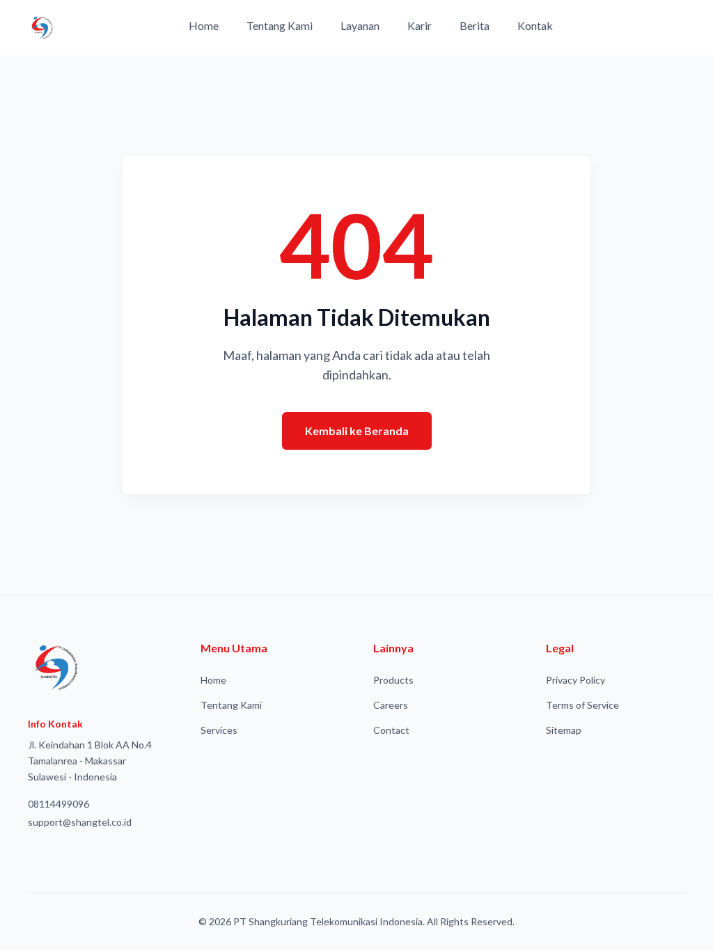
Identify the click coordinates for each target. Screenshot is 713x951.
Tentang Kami (279, 25)
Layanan (359, 25)
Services (219, 730)
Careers (390, 705)
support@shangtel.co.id (80, 822)
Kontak (535, 25)
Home (204, 25)
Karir (419, 25)
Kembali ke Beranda (357, 430)
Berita (474, 25)
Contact (391, 730)
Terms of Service (582, 705)
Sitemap (563, 730)
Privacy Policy (575, 680)
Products (393, 680)
